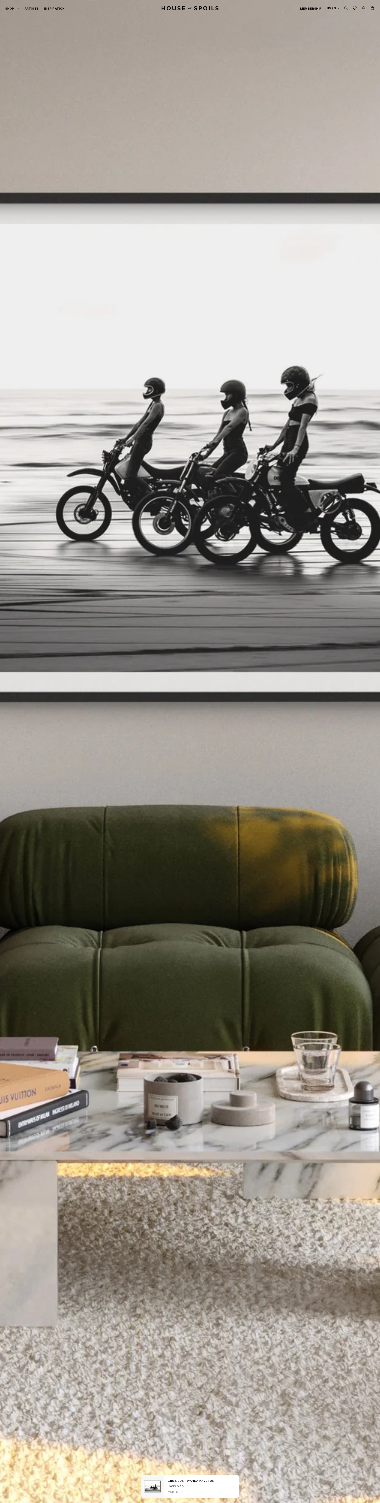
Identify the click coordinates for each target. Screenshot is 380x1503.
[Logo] (190, 8)
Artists (32, 8)
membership (311, 8)
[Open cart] (372, 8)
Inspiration (54, 8)
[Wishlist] (354, 8)
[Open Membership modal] (363, 8)
